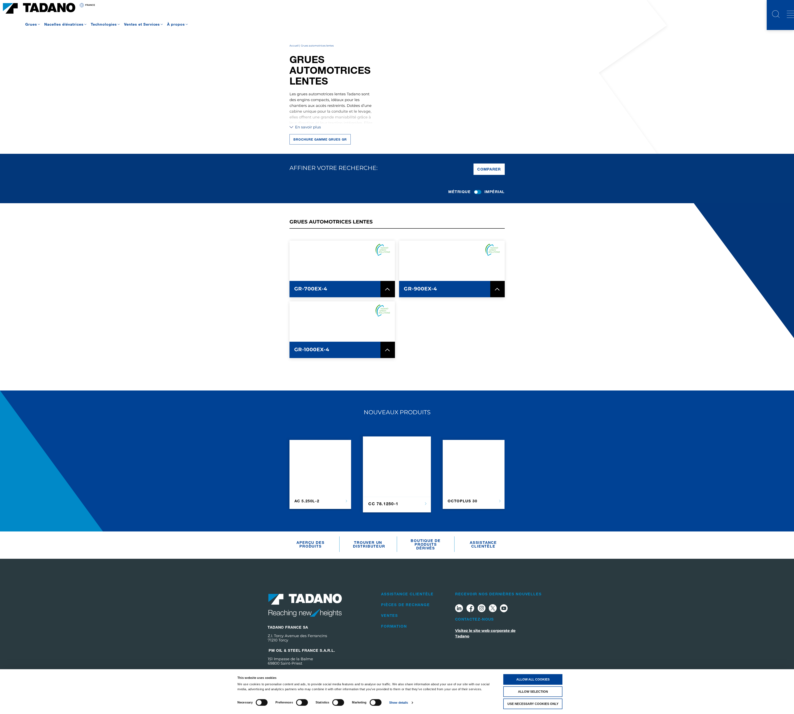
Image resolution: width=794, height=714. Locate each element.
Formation (394, 626)
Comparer (489, 169)
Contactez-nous (474, 619)
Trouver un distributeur (369, 544)
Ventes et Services (142, 24)
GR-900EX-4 (420, 289)
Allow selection (533, 691)
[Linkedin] (459, 609)
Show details (398, 702)
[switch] (302, 702)
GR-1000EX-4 (312, 349)
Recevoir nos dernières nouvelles (498, 594)
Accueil (294, 45)
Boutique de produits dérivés (426, 544)
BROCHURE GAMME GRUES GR (320, 139)
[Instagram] (481, 609)
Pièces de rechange (405, 604)
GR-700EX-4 (311, 289)
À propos (176, 24)
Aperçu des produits (310, 544)
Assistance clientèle (483, 544)
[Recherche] (776, 14)
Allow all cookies (533, 679)
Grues (31, 24)
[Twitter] (493, 609)
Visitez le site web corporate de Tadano (485, 633)
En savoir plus (307, 127)
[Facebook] (470, 609)
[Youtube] (504, 609)
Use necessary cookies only (532, 704)
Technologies (104, 24)
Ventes (389, 615)
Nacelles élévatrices (64, 24)
